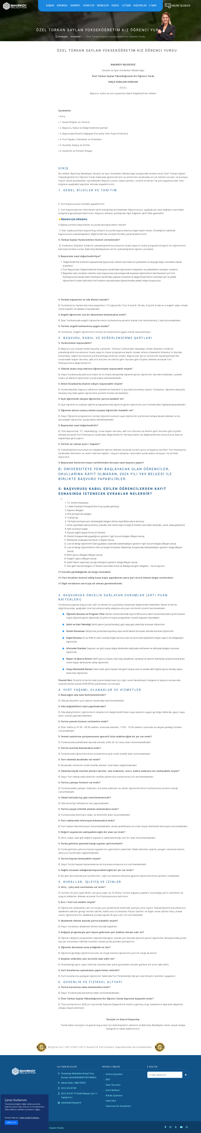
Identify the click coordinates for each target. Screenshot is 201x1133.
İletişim (126, 5)
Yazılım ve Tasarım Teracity (52, 1128)
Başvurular (139, 5)
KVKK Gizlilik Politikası (29, 1117)
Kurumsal (62, 5)
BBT (107, 1079)
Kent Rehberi (112, 1090)
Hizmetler (88, 5)
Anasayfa (63, 36)
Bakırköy (75, 5)
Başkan (50, 5)
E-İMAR (152, 5)
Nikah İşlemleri (113, 1095)
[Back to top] (193, 1125)
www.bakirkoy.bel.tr (71, 1102)
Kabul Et (11, 1123)
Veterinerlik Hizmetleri (117, 1106)
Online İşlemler (113, 1074)
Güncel (115, 5)
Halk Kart (110, 1100)
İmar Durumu (112, 1084)
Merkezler (103, 5)
